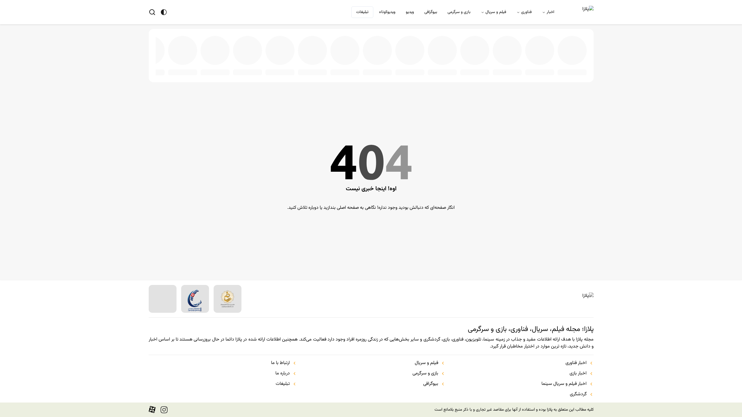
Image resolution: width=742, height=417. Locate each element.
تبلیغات (362, 12)
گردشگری (578, 394)
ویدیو (410, 12)
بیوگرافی (430, 12)
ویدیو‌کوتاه (387, 12)
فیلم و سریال (495, 12)
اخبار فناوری (576, 363)
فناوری (526, 12)
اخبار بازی (578, 373)
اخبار (550, 12)
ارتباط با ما (280, 363)
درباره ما (282, 373)
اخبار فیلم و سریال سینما (564, 384)
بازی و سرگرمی (459, 12)
